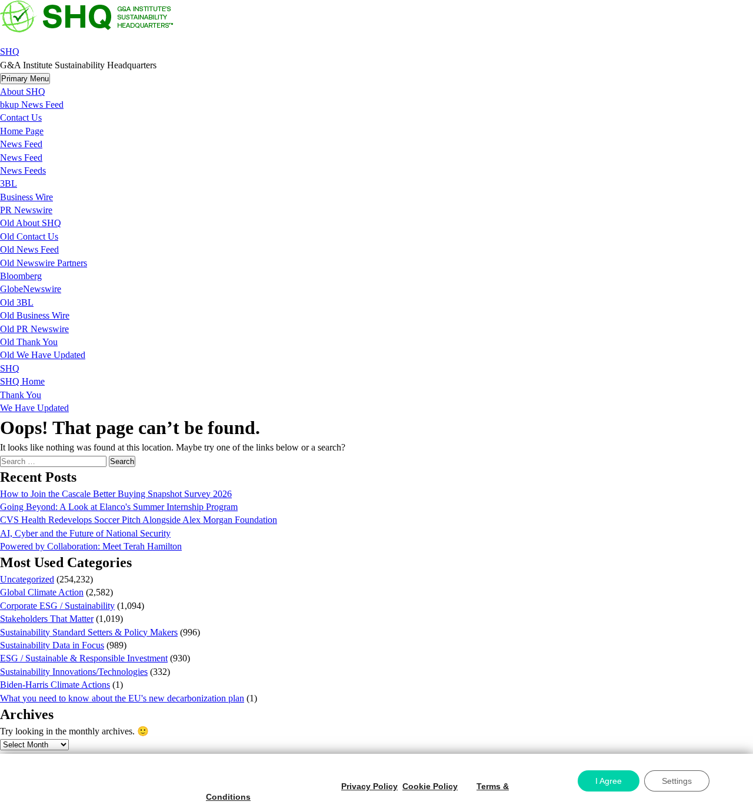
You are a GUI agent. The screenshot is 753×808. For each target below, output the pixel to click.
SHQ (9, 52)
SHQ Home (22, 381)
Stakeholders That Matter (47, 619)
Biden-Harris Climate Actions (55, 685)
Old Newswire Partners (43, 263)
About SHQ (22, 92)
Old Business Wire (34, 315)
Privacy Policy (369, 786)
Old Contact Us (29, 236)
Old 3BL (17, 302)
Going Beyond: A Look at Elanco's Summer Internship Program (119, 507)
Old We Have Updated (42, 355)
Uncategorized (27, 579)
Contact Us (21, 117)
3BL (8, 183)
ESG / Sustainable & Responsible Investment (84, 658)
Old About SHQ (30, 223)
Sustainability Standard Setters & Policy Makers (89, 632)
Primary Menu (25, 78)
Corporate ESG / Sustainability (57, 606)
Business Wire (26, 197)
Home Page (22, 131)
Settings (677, 781)
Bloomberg (21, 276)
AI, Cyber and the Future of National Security (85, 533)
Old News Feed (29, 249)
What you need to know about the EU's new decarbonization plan (122, 698)
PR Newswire (26, 210)
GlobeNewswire (30, 289)
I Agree (608, 781)
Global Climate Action (42, 592)
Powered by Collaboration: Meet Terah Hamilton (91, 546)
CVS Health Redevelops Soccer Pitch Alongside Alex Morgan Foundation (138, 520)
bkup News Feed (32, 105)
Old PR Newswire (34, 329)
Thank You (20, 395)
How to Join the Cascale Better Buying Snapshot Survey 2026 (116, 494)
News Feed (21, 144)
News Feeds (23, 170)
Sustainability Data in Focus (52, 645)
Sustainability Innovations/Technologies (74, 672)
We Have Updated (34, 408)
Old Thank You (29, 342)
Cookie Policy (430, 786)
